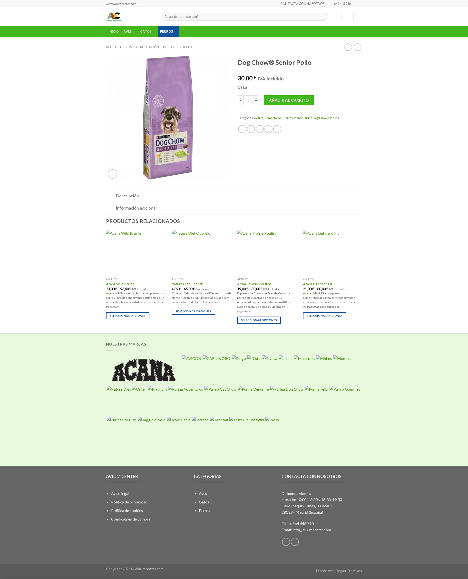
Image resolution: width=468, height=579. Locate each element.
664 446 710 (303, 523)
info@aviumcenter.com (311, 529)
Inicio (113, 31)
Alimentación (147, 47)
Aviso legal (120, 493)
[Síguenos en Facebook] (354, 4)
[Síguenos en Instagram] (359, 4)
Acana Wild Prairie (120, 284)
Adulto (185, 47)
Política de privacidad (129, 502)
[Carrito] (359, 16)
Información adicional (136, 208)
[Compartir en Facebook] (242, 129)
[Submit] (324, 17)
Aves (128, 31)
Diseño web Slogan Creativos (339, 571)
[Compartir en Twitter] (251, 129)
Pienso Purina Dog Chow (310, 118)
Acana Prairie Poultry (254, 284)
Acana (110, 293)
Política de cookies (127, 510)
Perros (166, 31)
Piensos (169, 47)
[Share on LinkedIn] (277, 129)
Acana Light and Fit (317, 284)
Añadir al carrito (289, 100)
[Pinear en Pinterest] (268, 129)
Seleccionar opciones (128, 315)
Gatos (146, 31)
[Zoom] (112, 174)
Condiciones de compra (130, 519)
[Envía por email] (260, 129)
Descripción (127, 195)
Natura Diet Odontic (188, 284)
